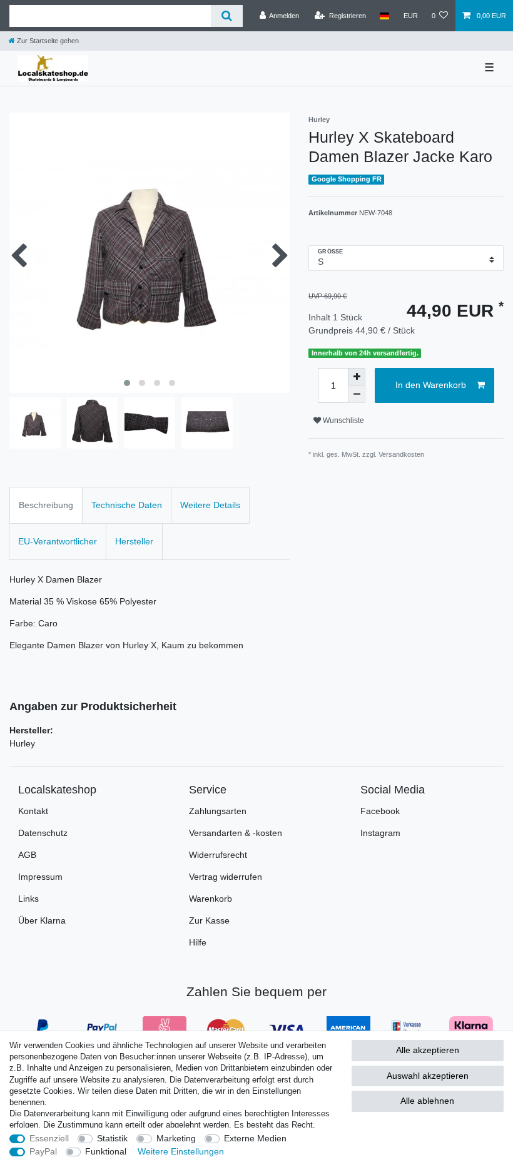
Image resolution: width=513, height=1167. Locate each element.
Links (28, 899)
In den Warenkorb (430, 385)
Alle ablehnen (427, 1101)
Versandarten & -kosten (235, 833)
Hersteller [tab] (134, 541)
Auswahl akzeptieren (428, 1076)
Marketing (176, 1138)
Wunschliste (342, 420)
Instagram (380, 833)
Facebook (380, 811)
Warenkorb (210, 899)
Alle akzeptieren (427, 1050)
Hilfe (197, 942)
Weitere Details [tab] (210, 505)
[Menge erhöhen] (356, 376)
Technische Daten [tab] (126, 505)
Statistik (112, 1138)
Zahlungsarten (217, 811)
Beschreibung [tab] (46, 505)
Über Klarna (42, 920)
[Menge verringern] (356, 394)
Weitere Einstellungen (181, 1151)
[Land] (384, 15)
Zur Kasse (209, 920)
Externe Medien (255, 1138)
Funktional (105, 1151)
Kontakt (33, 811)
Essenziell (49, 1138)
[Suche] (227, 16)
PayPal (43, 1151)
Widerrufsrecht (218, 855)
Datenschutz (43, 833)
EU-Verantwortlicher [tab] (57, 541)
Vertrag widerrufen (225, 877)
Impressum (40, 877)
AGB (27, 855)
